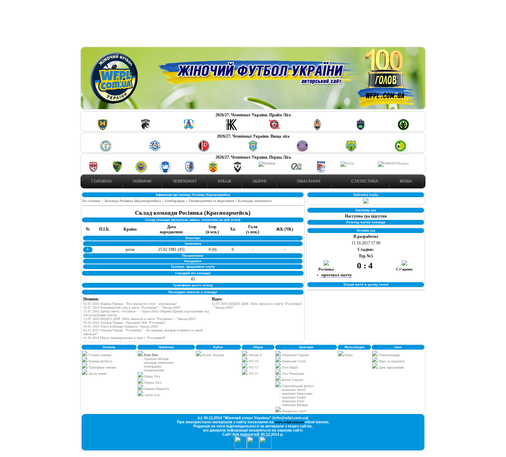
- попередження (153, 370)
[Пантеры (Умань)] (145, 129)
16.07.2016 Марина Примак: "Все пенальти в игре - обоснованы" (130, 304)
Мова (406, 181)
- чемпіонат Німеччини (296, 393)
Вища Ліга (152, 376)
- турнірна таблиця (155, 359)
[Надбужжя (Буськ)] (237, 171)
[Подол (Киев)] (351, 150)
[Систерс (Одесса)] (360, 129)
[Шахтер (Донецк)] (317, 129)
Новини (142, 181)
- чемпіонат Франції (294, 405)
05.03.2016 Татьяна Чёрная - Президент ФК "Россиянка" (124, 323)
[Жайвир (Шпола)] (267, 163)
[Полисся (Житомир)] (403, 129)
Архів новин (97, 373)
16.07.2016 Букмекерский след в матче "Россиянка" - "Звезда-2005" (132, 307)
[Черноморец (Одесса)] (189, 171)
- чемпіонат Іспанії (293, 397)
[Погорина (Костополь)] (400, 150)
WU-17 (253, 367)
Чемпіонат (184, 181)
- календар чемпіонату (157, 362)
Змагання (308, 181)
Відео (348, 355)
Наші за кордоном (391, 361)
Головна (101, 181)
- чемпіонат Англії (293, 390)
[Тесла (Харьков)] (347, 163)
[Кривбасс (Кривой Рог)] (274, 129)
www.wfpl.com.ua (289, 422)
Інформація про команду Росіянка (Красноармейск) (193, 194)
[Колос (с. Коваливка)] (231, 129)
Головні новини (99, 355)
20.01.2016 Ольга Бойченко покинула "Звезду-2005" (121, 326)
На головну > (93, 201)
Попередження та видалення (212, 201)
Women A (254, 355)
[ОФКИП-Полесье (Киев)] (393, 163)
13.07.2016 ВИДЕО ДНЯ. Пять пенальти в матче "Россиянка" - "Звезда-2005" (140, 319)
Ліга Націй (289, 367)
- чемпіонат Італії (292, 401)
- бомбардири (151, 366)
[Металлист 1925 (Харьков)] (102, 129)
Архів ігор (152, 395)
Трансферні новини (101, 367)
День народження (391, 367)
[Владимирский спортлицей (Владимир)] (165, 171)
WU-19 (253, 361)
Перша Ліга (152, 382)
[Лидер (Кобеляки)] (213, 171)
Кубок (224, 181)
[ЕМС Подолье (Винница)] (203, 150)
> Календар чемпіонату (253, 201)
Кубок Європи (292, 380)
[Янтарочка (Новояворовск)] (141, 171)
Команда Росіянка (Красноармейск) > (135, 201)
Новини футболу (100, 361)
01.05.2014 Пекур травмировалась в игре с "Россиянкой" (124, 338)
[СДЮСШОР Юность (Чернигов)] (253, 150)
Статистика (364, 181)
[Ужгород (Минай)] (302, 150)
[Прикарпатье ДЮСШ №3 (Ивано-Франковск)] (117, 171)
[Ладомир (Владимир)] (188, 129)
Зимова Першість (156, 389)
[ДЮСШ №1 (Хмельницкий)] (105, 150)
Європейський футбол (297, 386)
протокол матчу (336, 275)
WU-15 (253, 373)
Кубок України (213, 355)
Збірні (259, 181)
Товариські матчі (293, 411)
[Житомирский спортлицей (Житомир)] (296, 171)
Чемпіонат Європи (295, 355)
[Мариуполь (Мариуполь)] (154, 150)
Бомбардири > (176, 201)
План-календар (389, 355)
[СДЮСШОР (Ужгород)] (320, 171)
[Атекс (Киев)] (93, 171)
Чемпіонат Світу (293, 361)
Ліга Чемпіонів (292, 373)
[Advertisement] (253, 24)
